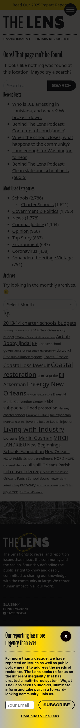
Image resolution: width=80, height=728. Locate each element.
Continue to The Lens (40, 716)
